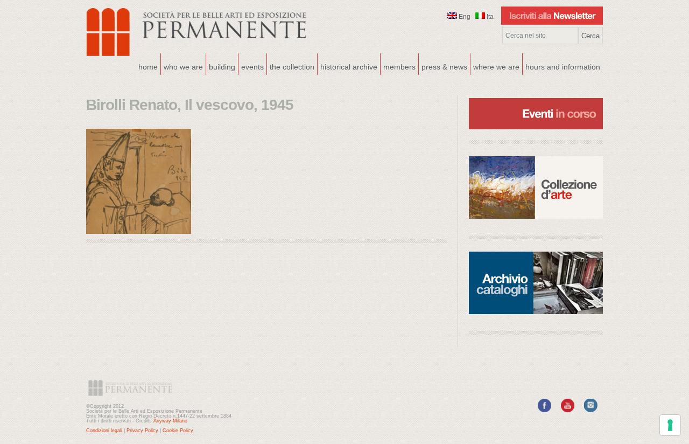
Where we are (494, 65)
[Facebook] (544, 410)
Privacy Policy (142, 430)
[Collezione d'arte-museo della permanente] (536, 187)
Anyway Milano (170, 421)
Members (399, 67)
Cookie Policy (178, 430)
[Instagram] (590, 410)
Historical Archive (348, 67)
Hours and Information (562, 67)
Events (251, 65)
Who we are (182, 65)
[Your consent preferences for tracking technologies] (670, 425)
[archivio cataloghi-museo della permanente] (536, 283)
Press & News (444, 67)
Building (220, 65)
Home (148, 67)
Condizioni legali (104, 430)
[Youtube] (567, 410)
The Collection (292, 67)
